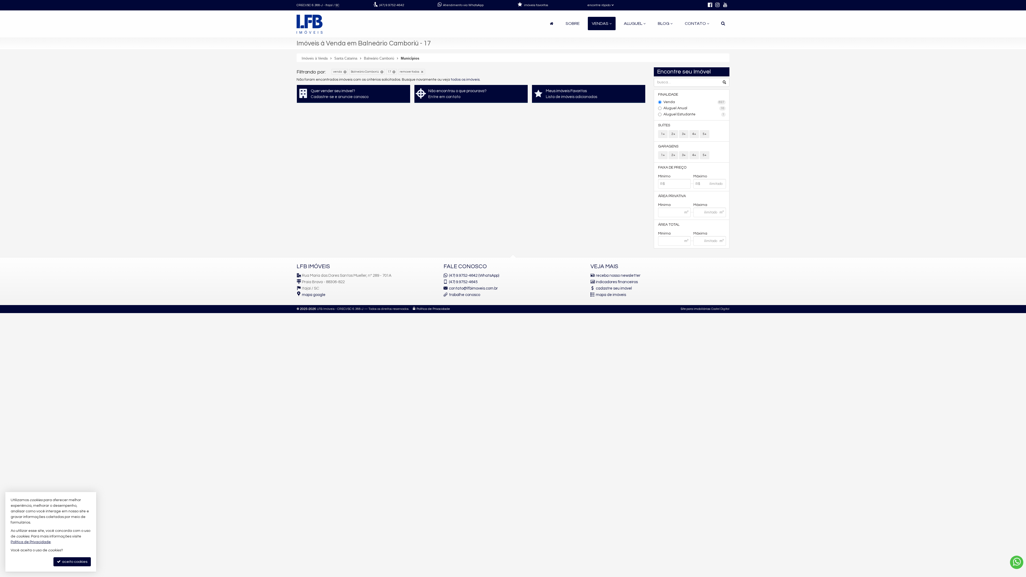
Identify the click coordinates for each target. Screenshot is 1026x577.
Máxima (700, 205)
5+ (704, 134)
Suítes (664, 125)
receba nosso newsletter (618, 276)
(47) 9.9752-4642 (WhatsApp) (474, 276)
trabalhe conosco (464, 295)
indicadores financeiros (617, 282)
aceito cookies (74, 562)
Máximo (700, 176)
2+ (673, 134)
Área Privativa (672, 196)
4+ (694, 134)
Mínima (664, 205)
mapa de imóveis (611, 295)
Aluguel (633, 23)
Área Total (668, 225)
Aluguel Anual (694, 108)
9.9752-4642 (391, 5)
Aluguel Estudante (694, 114)
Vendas (600, 23)
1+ (663, 134)
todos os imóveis (465, 79)
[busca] (723, 23)
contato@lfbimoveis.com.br (473, 288)
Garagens (668, 146)
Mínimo (664, 176)
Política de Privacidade (433, 309)
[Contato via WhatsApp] (1016, 562)
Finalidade (668, 94)
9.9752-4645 (463, 282)
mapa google (313, 295)
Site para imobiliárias (695, 308)
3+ (684, 134)
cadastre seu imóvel (614, 288)
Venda (694, 102)
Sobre (573, 23)
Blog (663, 23)
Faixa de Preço (672, 167)
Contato (695, 23)
